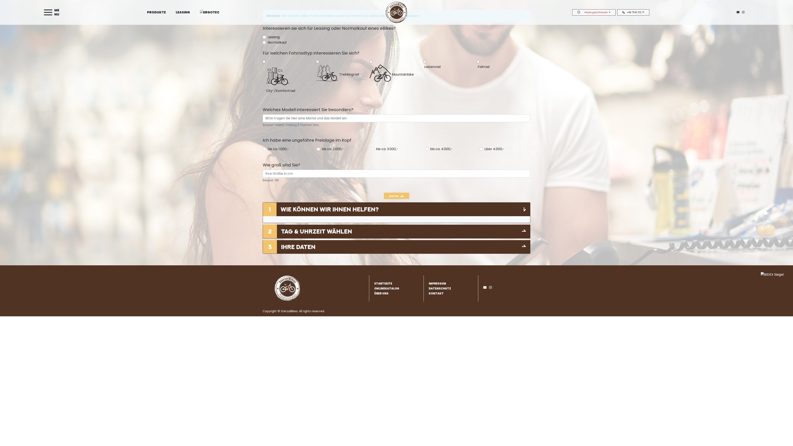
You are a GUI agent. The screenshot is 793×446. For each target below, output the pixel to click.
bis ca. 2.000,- (333, 149)
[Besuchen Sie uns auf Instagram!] (744, 12)
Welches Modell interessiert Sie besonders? (308, 110)
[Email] (485, 287)
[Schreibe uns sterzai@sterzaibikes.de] (739, 12)
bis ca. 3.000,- (387, 149)
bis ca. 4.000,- (441, 149)
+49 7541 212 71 (635, 12)
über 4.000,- (494, 149)
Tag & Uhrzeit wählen (316, 231)
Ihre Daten (298, 247)
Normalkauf (277, 42)
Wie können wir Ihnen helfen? (330, 209)
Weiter (394, 196)
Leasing (183, 12)
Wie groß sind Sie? (281, 165)
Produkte (156, 12)
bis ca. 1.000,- (278, 149)
